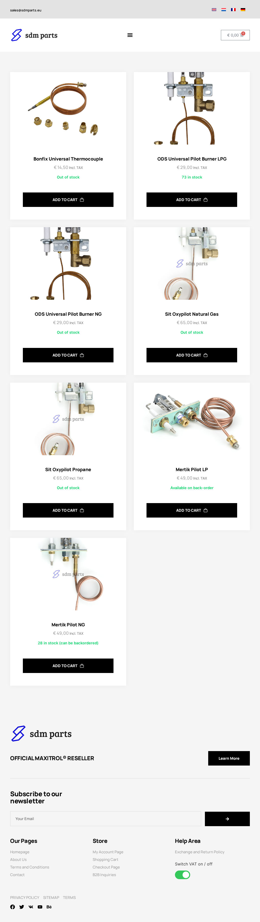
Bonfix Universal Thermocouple (68, 159)
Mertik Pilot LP (192, 469)
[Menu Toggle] (130, 35)
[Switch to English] (214, 9)
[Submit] (227, 819)
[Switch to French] (233, 9)
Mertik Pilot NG (68, 625)
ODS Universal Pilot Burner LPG (191, 159)
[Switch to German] (243, 9)
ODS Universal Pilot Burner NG (68, 314)
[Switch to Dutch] (224, 9)
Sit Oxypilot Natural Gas (192, 314)
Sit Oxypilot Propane (68, 469)
